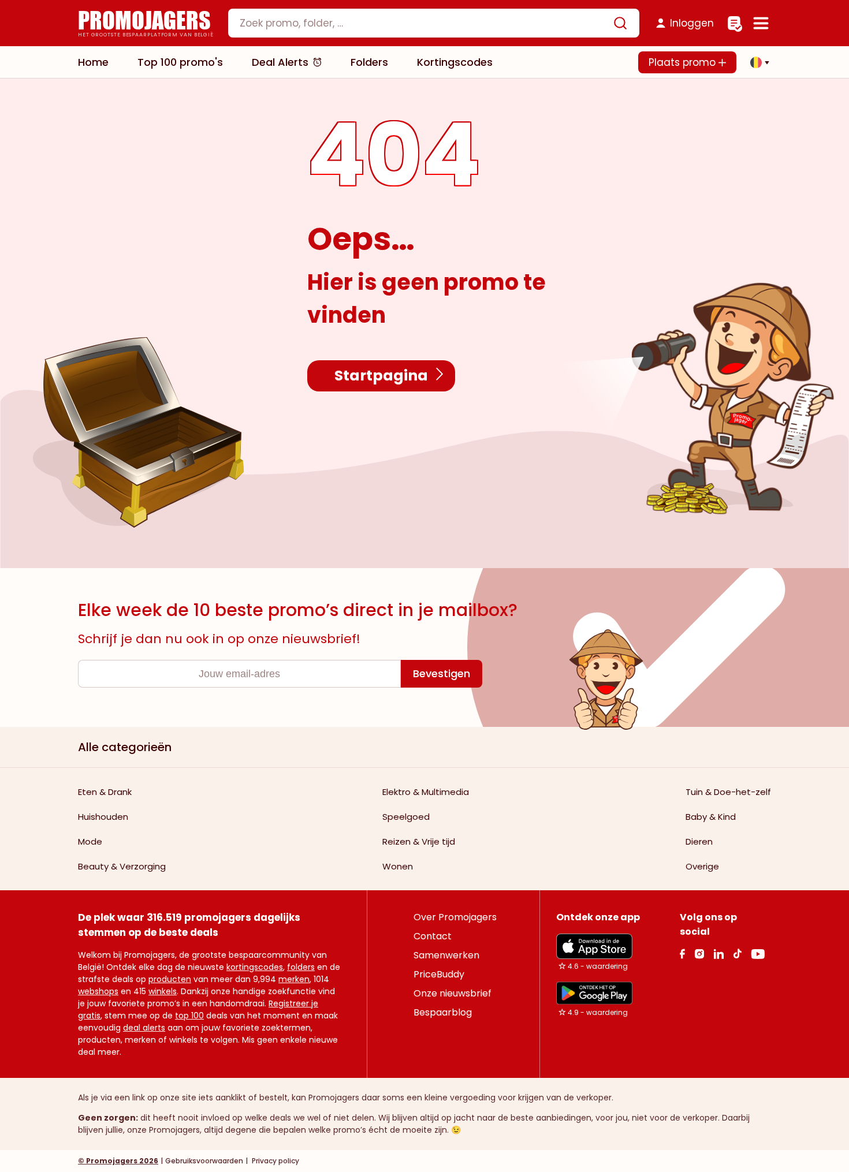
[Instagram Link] (699, 953)
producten (169, 979)
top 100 (189, 1015)
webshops (98, 991)
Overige (702, 866)
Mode (90, 841)
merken (294, 979)
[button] (756, 62)
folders (301, 967)
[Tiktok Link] (737, 953)
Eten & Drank (105, 792)
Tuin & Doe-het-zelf (728, 792)
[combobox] (433, 23)
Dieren (699, 841)
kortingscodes (254, 967)
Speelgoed (406, 817)
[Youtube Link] (758, 953)
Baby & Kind (711, 817)
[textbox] (424, 23)
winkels (162, 991)
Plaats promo (683, 62)
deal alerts (144, 1027)
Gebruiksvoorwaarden (204, 1161)
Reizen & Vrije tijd (418, 841)
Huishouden (103, 817)
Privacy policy (274, 1161)
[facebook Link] (682, 953)
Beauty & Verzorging (122, 866)
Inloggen (692, 23)
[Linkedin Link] (718, 953)
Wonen (397, 866)
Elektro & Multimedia (425, 792)
